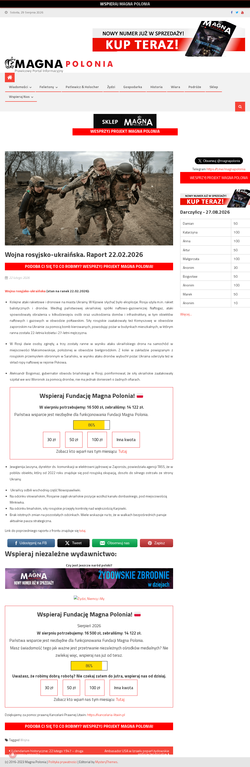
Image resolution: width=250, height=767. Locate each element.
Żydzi (111, 86)
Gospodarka (132, 86)
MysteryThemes (106, 761)
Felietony (47, 86)
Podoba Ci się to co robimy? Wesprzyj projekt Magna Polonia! (89, 266)
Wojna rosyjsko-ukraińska (25, 290)
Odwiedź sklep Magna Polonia (125, 121)
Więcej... (186, 314)
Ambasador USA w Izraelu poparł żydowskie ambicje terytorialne (136, 751)
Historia (156, 86)
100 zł (97, 439)
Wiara (175, 86)
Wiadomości (18, 86)
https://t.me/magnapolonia (226, 169)
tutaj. (82, 530)
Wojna (24, 739)
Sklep (213, 86)
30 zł (51, 439)
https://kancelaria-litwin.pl (106, 714)
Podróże (194, 86)
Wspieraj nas (19, 96)
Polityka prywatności (62, 761)
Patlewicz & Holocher (82, 86)
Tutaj (122, 451)
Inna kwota (126, 439)
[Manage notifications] (13, 754)
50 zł (74, 439)
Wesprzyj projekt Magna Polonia (125, 131)
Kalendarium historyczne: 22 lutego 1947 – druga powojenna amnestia (46, 751)
